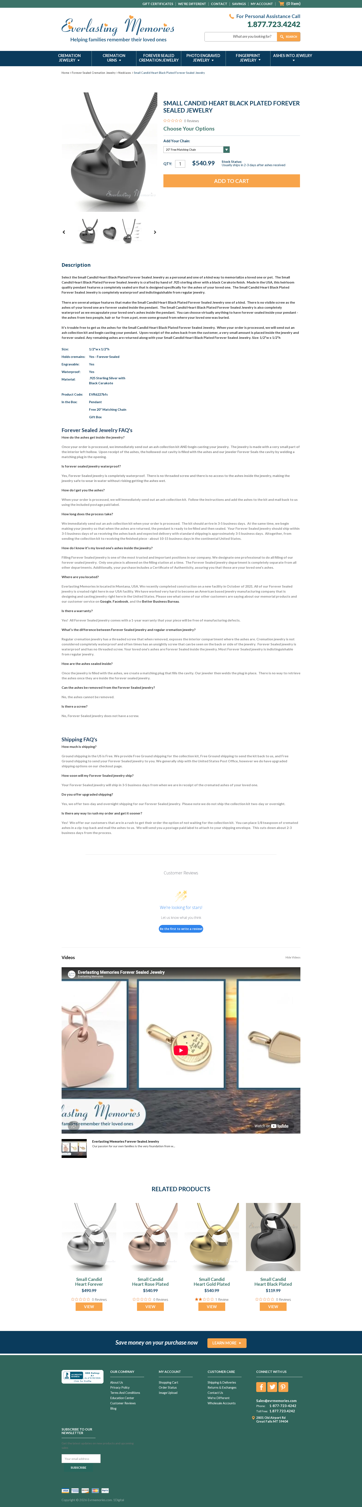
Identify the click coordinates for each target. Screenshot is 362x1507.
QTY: (167, 164)
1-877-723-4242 (282, 1406)
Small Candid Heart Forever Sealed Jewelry (89, 1284)
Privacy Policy (120, 1387)
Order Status (168, 1387)
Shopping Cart (168, 1382)
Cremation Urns (114, 57)
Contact (219, 4)
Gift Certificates (157, 4)
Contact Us (215, 1392)
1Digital (118, 1500)
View (89, 1306)
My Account (262, 4)
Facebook (120, 601)
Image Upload (168, 1392)
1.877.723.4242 (273, 24)
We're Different (192, 4)
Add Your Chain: (176, 141)
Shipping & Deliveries (222, 1382)
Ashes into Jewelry (292, 55)
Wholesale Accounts (222, 1403)
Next (155, 232)
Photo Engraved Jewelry (203, 57)
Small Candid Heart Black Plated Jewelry (273, 1284)
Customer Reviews (123, 1403)
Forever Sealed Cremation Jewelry (159, 57)
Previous (64, 232)
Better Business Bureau (160, 601)
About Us (116, 1382)
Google (105, 601)
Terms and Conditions (125, 1392)
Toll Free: (262, 1411)
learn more (224, 1343)
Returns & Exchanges (222, 1387)
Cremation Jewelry (69, 57)
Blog (113, 1408)
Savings (239, 4)
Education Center (122, 1398)
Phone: (260, 1406)
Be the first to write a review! (181, 929)
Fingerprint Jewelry (248, 57)
